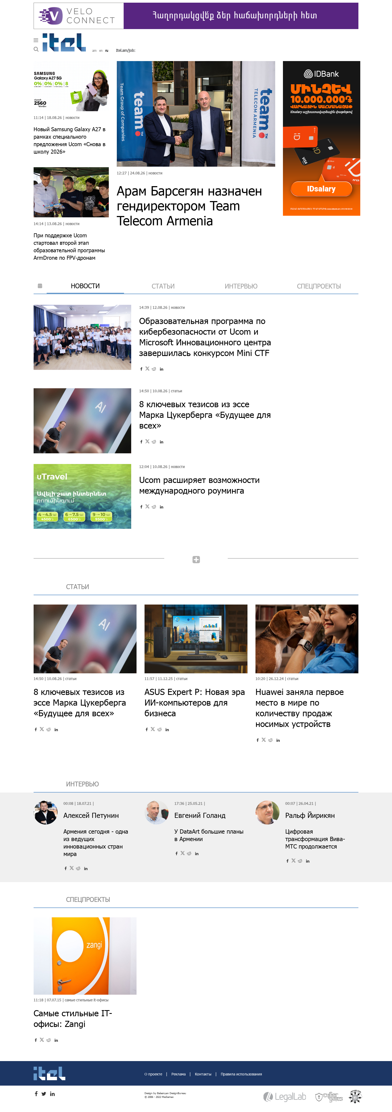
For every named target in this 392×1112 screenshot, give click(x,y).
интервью (241, 286)
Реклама (179, 1074)
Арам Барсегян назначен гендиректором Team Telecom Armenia (189, 205)
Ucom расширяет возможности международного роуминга (199, 484)
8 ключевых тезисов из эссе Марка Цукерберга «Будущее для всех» (205, 414)
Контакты (204, 1074)
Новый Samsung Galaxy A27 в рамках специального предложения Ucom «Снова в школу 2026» (69, 140)
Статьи (176, 391)
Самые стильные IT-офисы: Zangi (73, 1018)
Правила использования (241, 1074)
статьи (163, 286)
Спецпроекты (319, 286)
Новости (155, 173)
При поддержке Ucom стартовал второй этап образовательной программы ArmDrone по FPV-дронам (69, 246)
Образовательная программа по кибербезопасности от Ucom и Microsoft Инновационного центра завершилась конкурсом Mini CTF (205, 336)
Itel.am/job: (125, 50)
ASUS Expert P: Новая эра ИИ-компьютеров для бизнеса (195, 702)
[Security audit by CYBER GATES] (329, 1097)
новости (85, 286)
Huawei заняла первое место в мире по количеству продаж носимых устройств (299, 707)
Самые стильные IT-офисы (87, 1000)
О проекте (154, 1074)
